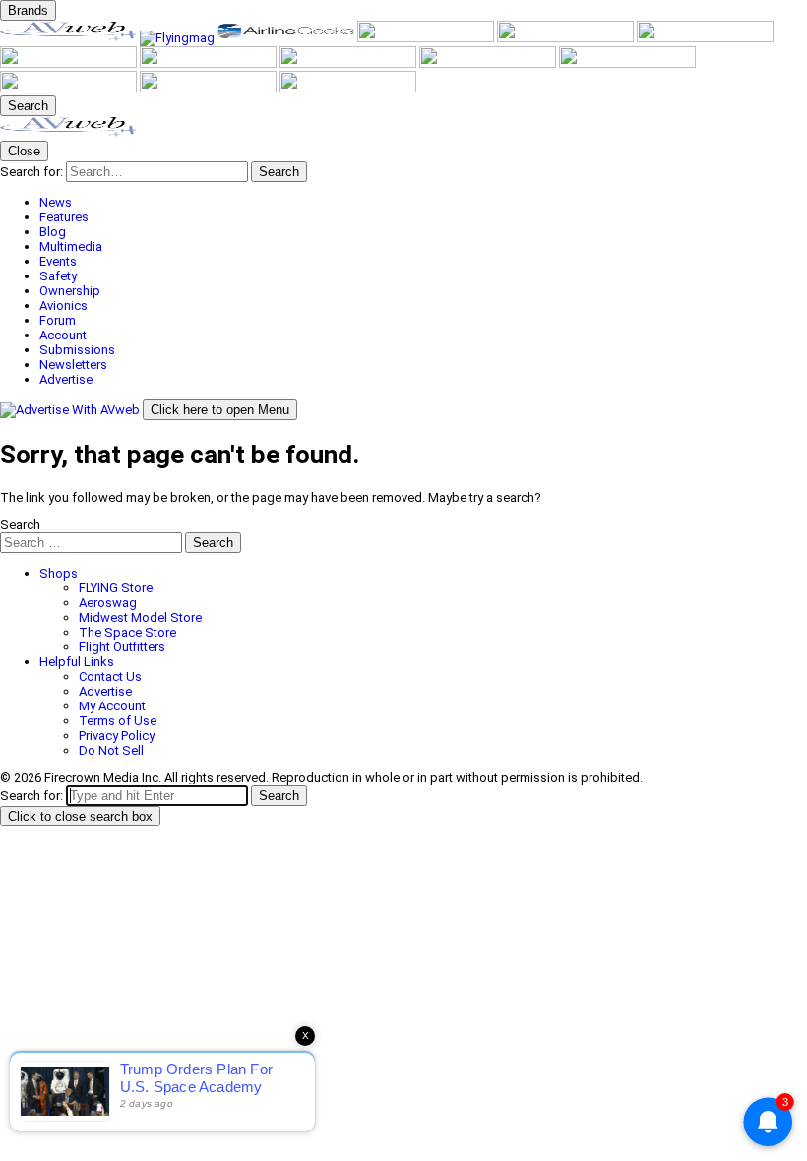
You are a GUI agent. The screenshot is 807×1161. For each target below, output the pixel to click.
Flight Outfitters (122, 647)
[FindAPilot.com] (209, 88)
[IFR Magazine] (489, 63)
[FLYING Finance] (70, 88)
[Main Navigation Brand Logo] (68, 133)
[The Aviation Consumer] (349, 63)
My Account (112, 706)
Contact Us (110, 676)
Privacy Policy (117, 735)
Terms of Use (117, 720)
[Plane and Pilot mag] (70, 63)
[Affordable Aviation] (209, 63)
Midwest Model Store (140, 617)
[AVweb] (70, 38)
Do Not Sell (111, 750)
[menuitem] (423, 202)
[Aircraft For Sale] (427, 38)
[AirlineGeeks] (287, 38)
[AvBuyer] (567, 38)
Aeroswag (108, 602)
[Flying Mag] (178, 38)
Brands (28, 10)
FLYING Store (116, 587)
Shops (58, 573)
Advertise (105, 691)
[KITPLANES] (705, 38)
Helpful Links (76, 661)
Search (20, 525)
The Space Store (127, 632)
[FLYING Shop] (347, 88)
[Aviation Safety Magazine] (627, 63)
